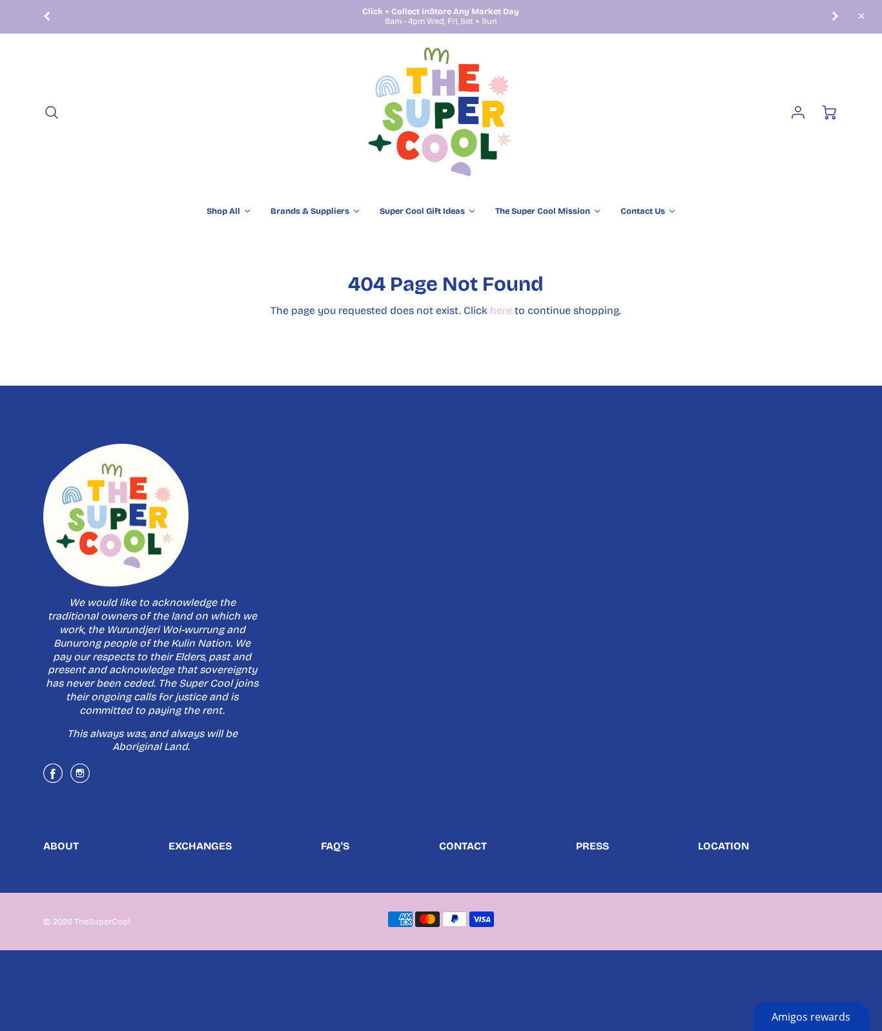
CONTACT (463, 846)
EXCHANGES (200, 846)
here (501, 310)
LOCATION (723, 846)
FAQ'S (335, 846)
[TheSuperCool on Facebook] (53, 778)
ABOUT (61, 846)
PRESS (592, 846)
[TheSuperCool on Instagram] (80, 778)
